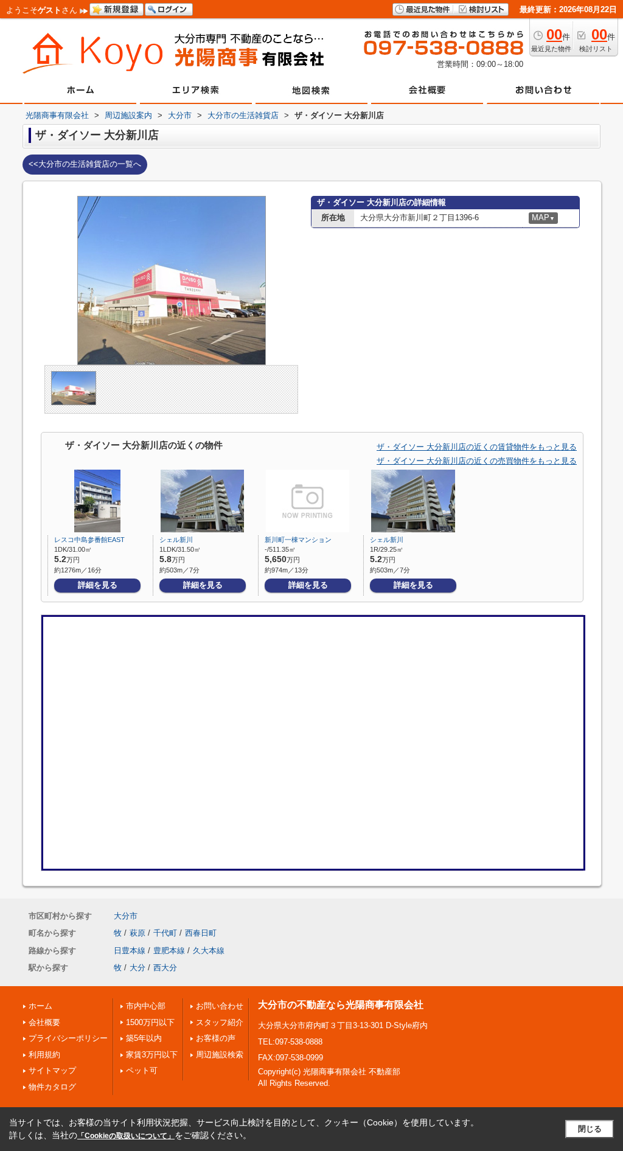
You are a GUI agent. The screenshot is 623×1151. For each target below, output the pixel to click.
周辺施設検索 (219, 1054)
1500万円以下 (150, 1022)
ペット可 (142, 1070)
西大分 (165, 967)
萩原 (137, 932)
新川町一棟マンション (298, 539)
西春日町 (201, 932)
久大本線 (208, 950)
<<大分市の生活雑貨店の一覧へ (85, 164)
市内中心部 (145, 1005)
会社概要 (44, 1022)
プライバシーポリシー (68, 1038)
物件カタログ (52, 1086)
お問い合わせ (219, 1005)
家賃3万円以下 (152, 1054)
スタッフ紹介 (219, 1022)
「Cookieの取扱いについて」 (126, 1136)
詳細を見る (97, 584)
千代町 (165, 932)
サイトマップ (52, 1070)
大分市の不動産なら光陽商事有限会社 (340, 1005)
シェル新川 (176, 539)
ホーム (40, 1005)
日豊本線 (129, 950)
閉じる (590, 1128)
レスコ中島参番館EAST (89, 539)
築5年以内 (144, 1038)
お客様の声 (215, 1038)
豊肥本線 (169, 950)
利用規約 (44, 1054)
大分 (137, 967)
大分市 (125, 915)
